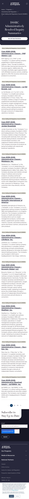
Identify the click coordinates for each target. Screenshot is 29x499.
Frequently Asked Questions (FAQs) (10, 473)
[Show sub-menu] (26, 451)
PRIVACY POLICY (6, 477)
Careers (3, 464)
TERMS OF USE (5, 480)
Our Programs (6, 451)
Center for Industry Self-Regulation (10, 470)
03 (18, 406)
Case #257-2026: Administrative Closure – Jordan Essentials (11, 124)
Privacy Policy (14, 490)
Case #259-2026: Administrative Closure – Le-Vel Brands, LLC (14, 87)
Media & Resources (8, 455)
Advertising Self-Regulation (9, 11)
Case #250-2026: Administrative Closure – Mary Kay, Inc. (13, 347)
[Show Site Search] (26, 4)
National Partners (7, 460)
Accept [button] (11, 496)
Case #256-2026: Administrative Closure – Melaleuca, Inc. (11, 159)
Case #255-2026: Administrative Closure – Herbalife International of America (11, 199)
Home (3, 9)
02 (15, 406)
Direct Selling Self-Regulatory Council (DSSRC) (14, 14)
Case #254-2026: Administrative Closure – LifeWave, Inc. (11, 237)
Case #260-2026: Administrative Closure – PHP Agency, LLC (13, 53)
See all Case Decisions (14, 38)
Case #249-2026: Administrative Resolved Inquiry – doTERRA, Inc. (11, 382)
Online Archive (5, 467)
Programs (9, 9)
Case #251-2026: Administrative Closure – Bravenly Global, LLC (11, 267)
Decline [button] (17, 496)
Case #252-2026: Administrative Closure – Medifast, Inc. (11, 308)
